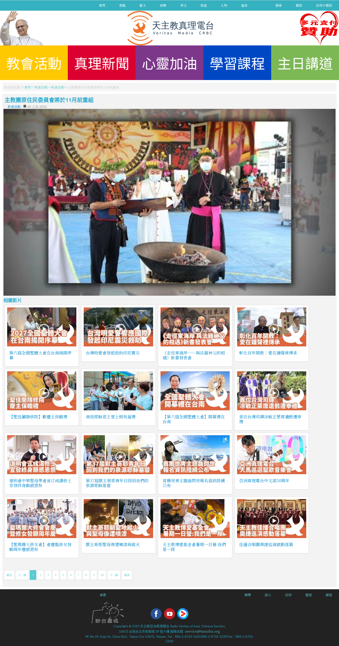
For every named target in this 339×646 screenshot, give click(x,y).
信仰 (288, 594)
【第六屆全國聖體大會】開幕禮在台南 (194, 419)
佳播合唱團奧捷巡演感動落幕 (266, 544)
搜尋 (278, 5)
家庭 (203, 5)
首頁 (102, 5)
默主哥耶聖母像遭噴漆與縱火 (113, 544)
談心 (268, 594)
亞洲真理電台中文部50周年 (264, 480)
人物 (224, 5)
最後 (127, 575)
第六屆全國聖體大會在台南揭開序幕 (40, 355)
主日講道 (305, 63)
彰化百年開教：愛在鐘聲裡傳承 (268, 353)
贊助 (299, 5)
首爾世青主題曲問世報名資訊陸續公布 (194, 482)
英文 (183, 5)
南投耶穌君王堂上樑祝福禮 (111, 417)
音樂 (163, 5)
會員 (103, 594)
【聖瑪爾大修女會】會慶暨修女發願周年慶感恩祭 (40, 546)
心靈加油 (169, 63)
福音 (244, 5)
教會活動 (34, 63)
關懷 (247, 594)
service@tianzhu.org (202, 631)
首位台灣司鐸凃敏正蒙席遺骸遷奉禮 (270, 419)
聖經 (308, 594)
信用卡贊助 (324, 5)
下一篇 (114, 575)
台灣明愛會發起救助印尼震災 (113, 353)
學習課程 (237, 63)
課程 (329, 594)
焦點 (122, 5)
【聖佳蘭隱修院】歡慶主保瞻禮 (38, 417)
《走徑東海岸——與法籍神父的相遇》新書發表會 (194, 355)
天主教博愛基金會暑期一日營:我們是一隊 (194, 546)
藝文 (143, 5)
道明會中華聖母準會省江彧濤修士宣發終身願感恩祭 (40, 482)
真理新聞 (101, 63)
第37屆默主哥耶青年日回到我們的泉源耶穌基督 (117, 482)
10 (102, 575)
